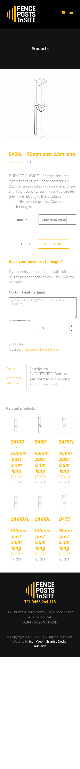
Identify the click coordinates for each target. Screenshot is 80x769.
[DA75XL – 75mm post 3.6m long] (64, 418)
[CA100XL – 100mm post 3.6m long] (16, 495)
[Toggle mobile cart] (63, 12)
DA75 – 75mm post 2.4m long (65, 534)
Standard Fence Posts (42, 349)
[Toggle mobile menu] (72, 12)
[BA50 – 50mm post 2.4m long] (40, 418)
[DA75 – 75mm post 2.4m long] (64, 495)
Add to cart (53, 244)
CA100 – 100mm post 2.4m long (18, 456)
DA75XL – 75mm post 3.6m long (66, 456)
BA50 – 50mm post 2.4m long (41, 456)
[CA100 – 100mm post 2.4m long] (16, 418)
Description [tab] (15, 368)
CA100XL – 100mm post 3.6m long (19, 534)
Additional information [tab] (15, 380)
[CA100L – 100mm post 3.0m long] (40, 495)
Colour (22, 220)
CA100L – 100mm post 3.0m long (42, 534)
